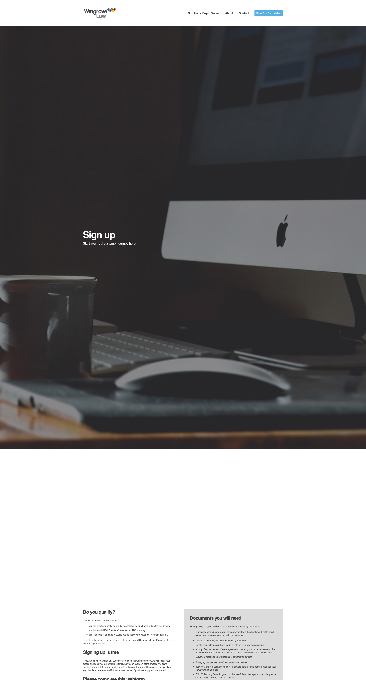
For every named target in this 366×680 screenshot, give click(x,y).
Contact (244, 13)
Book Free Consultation (268, 13)
